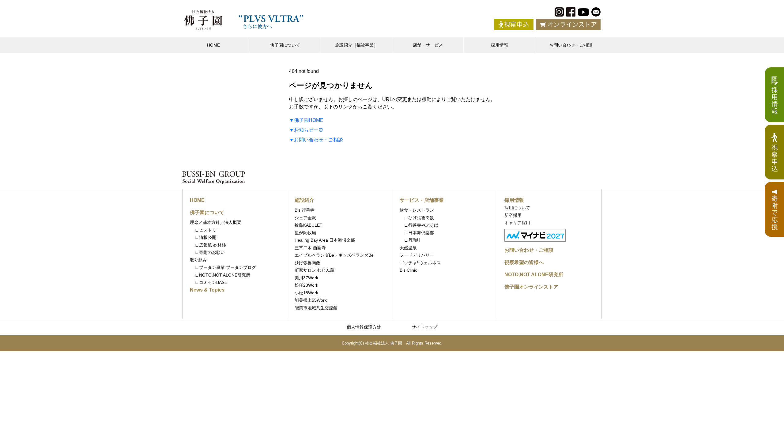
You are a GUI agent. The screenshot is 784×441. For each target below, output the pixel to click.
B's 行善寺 (305, 210)
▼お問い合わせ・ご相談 (316, 139)
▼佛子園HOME (306, 120)
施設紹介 (304, 200)
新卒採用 (513, 215)
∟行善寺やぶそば (419, 225)
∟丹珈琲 (410, 240)
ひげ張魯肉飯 (307, 262)
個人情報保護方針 (364, 327)
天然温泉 (408, 247)
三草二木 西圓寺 (310, 247)
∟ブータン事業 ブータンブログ (225, 267)
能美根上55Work (311, 300)
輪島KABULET (308, 225)
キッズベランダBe (356, 255)
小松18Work (306, 292)
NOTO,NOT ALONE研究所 (533, 274)
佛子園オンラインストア (531, 286)
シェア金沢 (305, 217)
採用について (517, 207)
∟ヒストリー (208, 230)
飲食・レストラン (417, 210)
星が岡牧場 (305, 232)
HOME (213, 45)
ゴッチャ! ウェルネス (420, 262)
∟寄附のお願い (210, 252)
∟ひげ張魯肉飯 (417, 217)
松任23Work (306, 285)
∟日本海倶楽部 (417, 232)
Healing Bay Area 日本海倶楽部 (325, 240)
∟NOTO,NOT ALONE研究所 (222, 275)
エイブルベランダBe (314, 255)
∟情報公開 (205, 237)
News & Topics (207, 289)
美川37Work (306, 277)
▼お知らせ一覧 (306, 130)
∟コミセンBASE (211, 282)
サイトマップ (424, 327)
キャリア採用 (517, 222)
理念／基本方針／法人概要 (215, 222)
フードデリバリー (417, 255)
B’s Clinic (408, 270)
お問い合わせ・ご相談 (570, 45)
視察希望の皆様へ (524, 262)
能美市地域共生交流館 (316, 307)
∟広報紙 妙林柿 (210, 245)
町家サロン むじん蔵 (314, 270)
